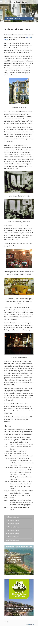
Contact (25, 2)
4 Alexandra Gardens (12, 527)
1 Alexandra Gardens (12, 517)
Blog (18, 2)
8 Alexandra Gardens (12, 540)
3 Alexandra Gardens (12, 524)
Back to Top (30, 624)
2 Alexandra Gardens (12, 520)
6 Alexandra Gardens (12, 533)
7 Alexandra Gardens (12, 537)
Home (12, 2)
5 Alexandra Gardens (12, 530)
